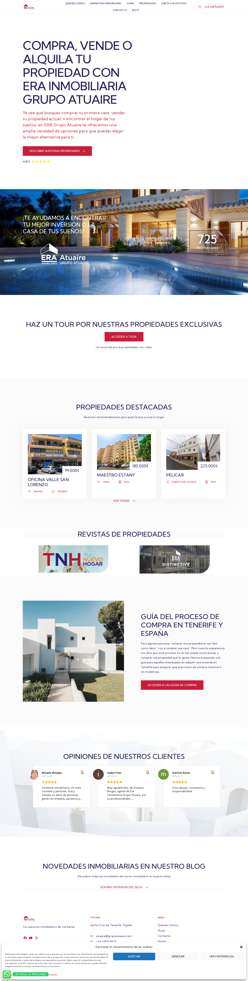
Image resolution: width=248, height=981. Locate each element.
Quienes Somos (75, 3)
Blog (135, 10)
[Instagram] (36, 937)
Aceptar (134, 956)
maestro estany (116, 475)
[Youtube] (30, 937)
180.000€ (140, 465)
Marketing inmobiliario (106, 3)
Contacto (120, 10)
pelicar (175, 475)
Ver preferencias (221, 956)
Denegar (178, 956)
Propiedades (147, 3)
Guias (130, 3)
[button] (241, 947)
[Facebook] (25, 937)
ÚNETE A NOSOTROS (173, 3)
